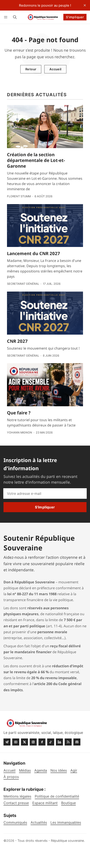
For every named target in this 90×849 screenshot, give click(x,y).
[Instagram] (33, 742)
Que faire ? (19, 413)
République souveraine (67, 840)
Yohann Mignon (19, 432)
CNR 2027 (17, 341)
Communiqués (15, 822)
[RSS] (68, 742)
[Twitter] (24, 742)
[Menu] (6, 17)
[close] (84, 5)
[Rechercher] (15, 17)
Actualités (39, 822)
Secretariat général (23, 283)
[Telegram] (6, 742)
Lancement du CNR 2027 (33, 253)
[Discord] (76, 742)
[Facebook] (41, 742)
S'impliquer (75, 17)
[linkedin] (59, 742)
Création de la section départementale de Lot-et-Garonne (36, 160)
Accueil (55, 69)
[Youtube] (15, 742)
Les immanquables (65, 822)
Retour (30, 69)
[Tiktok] (50, 742)
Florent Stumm (19, 196)
